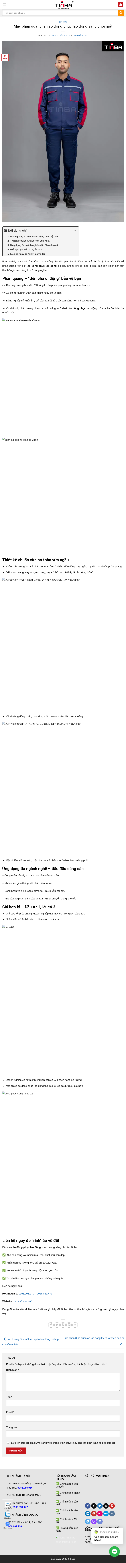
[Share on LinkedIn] (69, 1325)
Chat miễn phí (8, 1508)
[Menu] (4, 5)
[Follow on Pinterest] (112, 1506)
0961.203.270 (26, 1293)
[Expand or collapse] (75, 230)
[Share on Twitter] (57, 1325)
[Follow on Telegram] (88, 1521)
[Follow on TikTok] (94, 1506)
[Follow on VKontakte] (112, 1514)
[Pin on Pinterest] (63, 1325)
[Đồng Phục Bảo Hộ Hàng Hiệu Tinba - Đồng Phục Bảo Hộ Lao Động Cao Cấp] (63, 4)
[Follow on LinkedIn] (88, 1514)
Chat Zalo (7, 1518)
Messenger (8, 1528)
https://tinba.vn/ (23, 1301)
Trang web (12, 1427)
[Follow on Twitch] (94, 1521)
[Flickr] (100, 1514)
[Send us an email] (106, 1506)
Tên (9, 1397)
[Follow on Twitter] (100, 1506)
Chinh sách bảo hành (67, 1511)
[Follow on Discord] (100, 1521)
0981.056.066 (25, 1487)
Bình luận (12, 1370)
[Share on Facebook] (51, 1325)
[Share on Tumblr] (75, 1325)
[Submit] (121, 13)
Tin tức (63, 22)
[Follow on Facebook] (88, 1506)
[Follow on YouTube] (94, 1514)
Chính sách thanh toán (68, 1494)
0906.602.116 (14, 1526)
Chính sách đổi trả (66, 1520)
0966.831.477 (44, 1293)
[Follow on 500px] (106, 1514)
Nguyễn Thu (81, 36)
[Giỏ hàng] (120, 4)
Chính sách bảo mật (67, 1503)
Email (10, 1412)
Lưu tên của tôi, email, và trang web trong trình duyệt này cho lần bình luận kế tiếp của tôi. (63, 1443)
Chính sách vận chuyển (67, 1485)
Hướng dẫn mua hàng (67, 1529)
